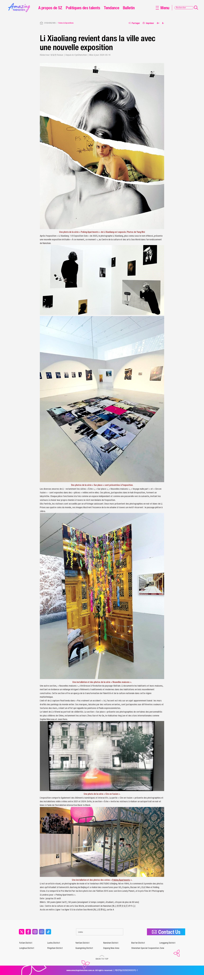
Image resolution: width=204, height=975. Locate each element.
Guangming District (84, 948)
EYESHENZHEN (50, 22)
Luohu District (53, 942)
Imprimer (150, 23)
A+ (158, 23)
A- (163, 23)
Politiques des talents (83, 7)
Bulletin (129, 7)
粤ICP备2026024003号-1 (126, 970)
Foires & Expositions (66, 22)
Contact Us (169, 931)
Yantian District (82, 942)
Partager (136, 23)
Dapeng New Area (111, 948)
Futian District (25, 942)
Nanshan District (110, 942)
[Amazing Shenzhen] (20, 4)
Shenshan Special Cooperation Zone (147, 948)
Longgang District (167, 942)
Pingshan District (55, 948)
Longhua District (26, 948)
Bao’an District (138, 942)
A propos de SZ (50, 7)
